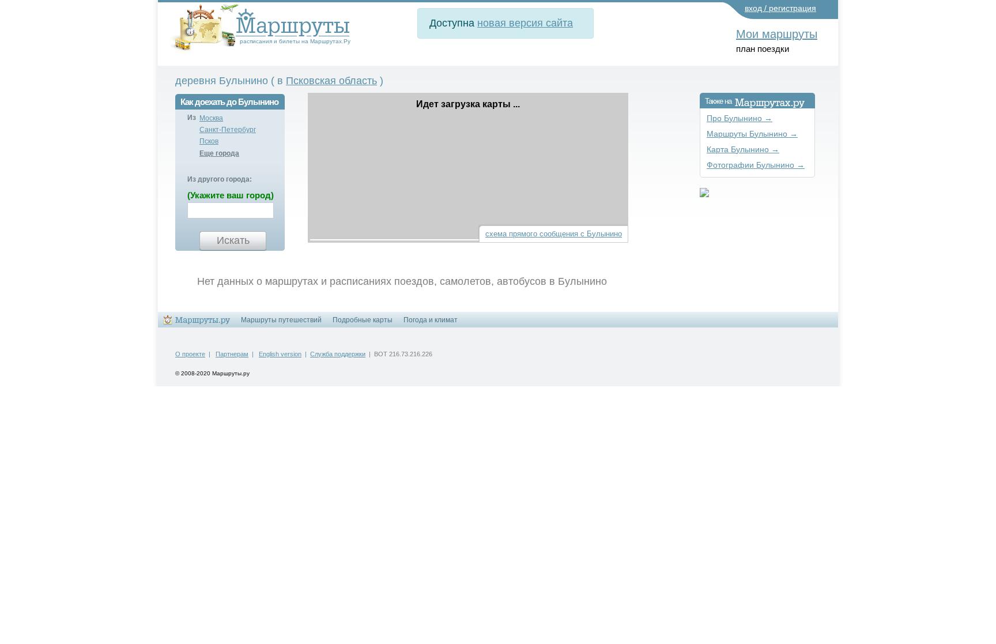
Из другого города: (219, 179)
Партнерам (232, 354)
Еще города (219, 153)
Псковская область (331, 80)
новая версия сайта (525, 23)
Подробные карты (363, 320)
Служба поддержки (337, 354)
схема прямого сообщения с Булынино (553, 233)
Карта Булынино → (743, 149)
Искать (233, 240)
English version (280, 354)
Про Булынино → (739, 118)
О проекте (190, 354)
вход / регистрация (780, 8)
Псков (208, 141)
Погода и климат (430, 320)
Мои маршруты (776, 34)
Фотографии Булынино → (756, 165)
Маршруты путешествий (281, 320)
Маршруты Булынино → (752, 134)
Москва (211, 118)
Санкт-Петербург (227, 130)
